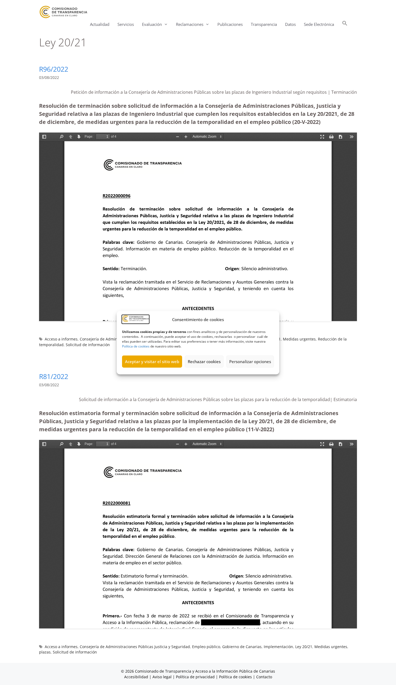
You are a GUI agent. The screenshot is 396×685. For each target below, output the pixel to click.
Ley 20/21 (303, 646)
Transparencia (264, 24)
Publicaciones (230, 24)
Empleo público (206, 646)
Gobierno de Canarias (242, 646)
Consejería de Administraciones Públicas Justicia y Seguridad (135, 646)
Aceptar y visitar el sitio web (152, 361)
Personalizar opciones (250, 361)
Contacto (264, 676)
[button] (345, 24)
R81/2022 (53, 376)
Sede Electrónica (319, 24)
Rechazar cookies (204, 361)
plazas (45, 652)
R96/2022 (53, 69)
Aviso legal (162, 676)
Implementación (278, 646)
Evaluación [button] (152, 24)
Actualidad (99, 24)
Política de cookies (136, 346)
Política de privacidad (195, 676)
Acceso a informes (61, 339)
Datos (290, 24)
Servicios (125, 24)
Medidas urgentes (299, 339)
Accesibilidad (136, 676)
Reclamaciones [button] (189, 24)
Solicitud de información (88, 344)
